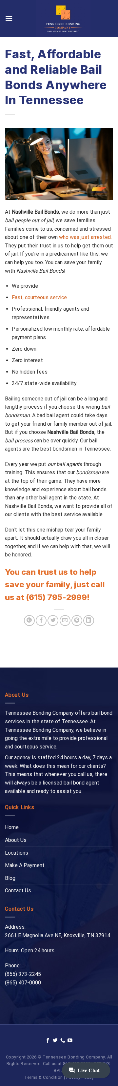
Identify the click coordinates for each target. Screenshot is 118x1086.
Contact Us (18, 890)
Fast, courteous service (39, 297)
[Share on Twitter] (53, 620)
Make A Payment (25, 865)
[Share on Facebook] (41, 620)
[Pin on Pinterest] (76, 620)
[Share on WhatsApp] (29, 620)
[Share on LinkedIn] (88, 620)
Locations (16, 853)
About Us (16, 840)
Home (12, 827)
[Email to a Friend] (65, 620)
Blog (10, 878)
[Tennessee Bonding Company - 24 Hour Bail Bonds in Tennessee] (63, 18)
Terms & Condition (43, 1077)
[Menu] (9, 18)
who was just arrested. (85, 237)
